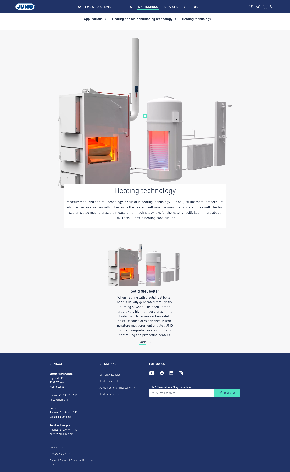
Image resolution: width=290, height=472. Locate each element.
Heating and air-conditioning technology (142, 18)
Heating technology (196, 18)
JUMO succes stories (111, 381)
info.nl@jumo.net (59, 399)
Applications (93, 18)
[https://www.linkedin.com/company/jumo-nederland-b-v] (171, 373)
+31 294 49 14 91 (68, 395)
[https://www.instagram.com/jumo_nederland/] (181, 373)
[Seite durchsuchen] (272, 7)
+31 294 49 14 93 (68, 429)
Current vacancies (110, 374)
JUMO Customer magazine (115, 387)
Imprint (54, 447)
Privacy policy (58, 454)
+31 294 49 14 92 (68, 412)
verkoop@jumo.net (60, 416)
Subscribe (230, 392)
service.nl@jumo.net (61, 434)
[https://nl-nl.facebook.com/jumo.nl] (162, 373)
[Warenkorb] (265, 7)
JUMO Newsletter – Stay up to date (170, 387)
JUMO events (107, 394)
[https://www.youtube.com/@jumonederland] (152, 373)
